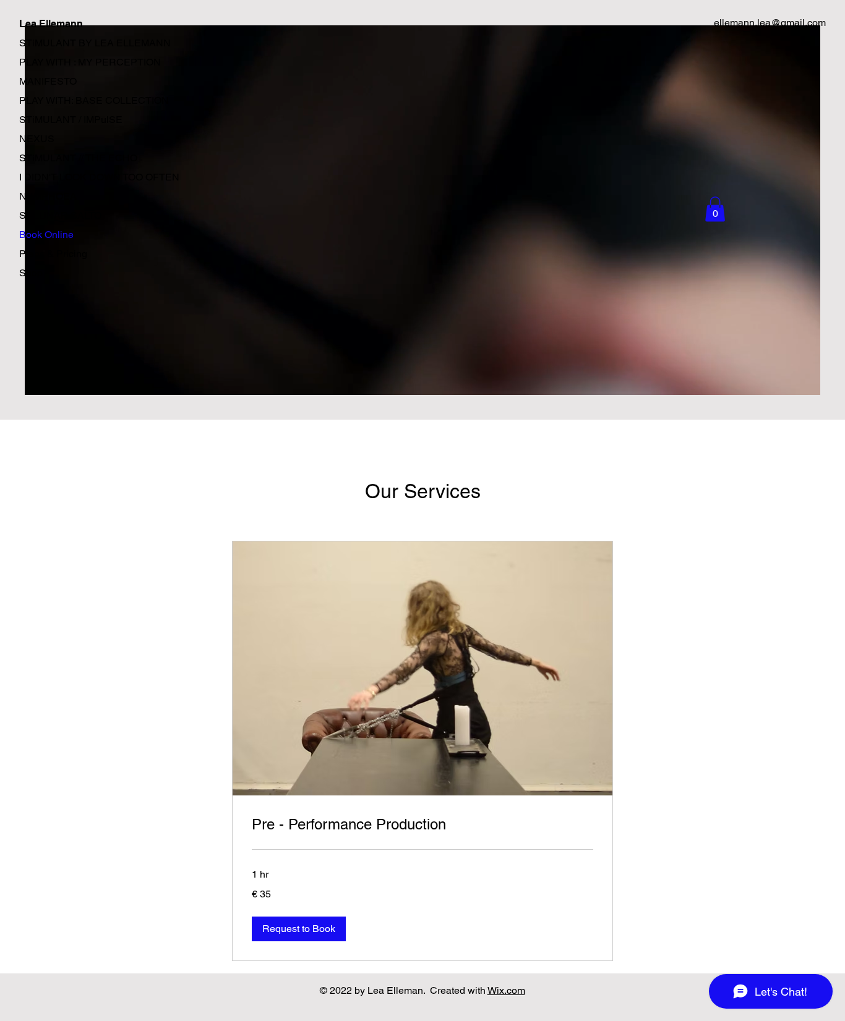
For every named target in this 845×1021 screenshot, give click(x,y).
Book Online (46, 234)
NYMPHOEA (48, 196)
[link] (422, 824)
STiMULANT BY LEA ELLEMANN (95, 43)
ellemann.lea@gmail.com (770, 22)
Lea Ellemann (51, 24)
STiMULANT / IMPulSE (70, 119)
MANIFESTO (48, 81)
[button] (715, 209)
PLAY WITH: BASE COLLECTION (94, 100)
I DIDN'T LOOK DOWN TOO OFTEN (99, 177)
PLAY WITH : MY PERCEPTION (90, 62)
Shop (31, 273)
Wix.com (506, 990)
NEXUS (36, 139)
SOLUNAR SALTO (60, 215)
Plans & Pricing (53, 254)
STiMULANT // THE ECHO (78, 158)
